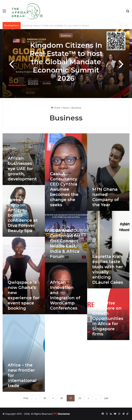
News (66, 107)
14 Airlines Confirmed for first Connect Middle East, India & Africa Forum (65, 243)
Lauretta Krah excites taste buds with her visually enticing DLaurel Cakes (107, 269)
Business (66, 35)
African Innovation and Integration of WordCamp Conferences (65, 295)
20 (61, 398)
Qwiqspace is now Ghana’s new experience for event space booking (23, 295)
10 (44, 398)
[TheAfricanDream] (26, 10)
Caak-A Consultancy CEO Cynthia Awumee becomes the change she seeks (64, 189)
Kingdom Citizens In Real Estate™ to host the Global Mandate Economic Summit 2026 (66, 62)
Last (106, 398)
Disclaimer (64, 413)
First (26, 398)
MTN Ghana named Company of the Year (105, 197)
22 (79, 398)
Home (56, 107)
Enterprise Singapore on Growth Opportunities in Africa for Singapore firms (107, 318)
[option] (66, 63)
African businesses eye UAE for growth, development (22, 168)
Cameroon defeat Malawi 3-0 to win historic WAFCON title (53, 25)
